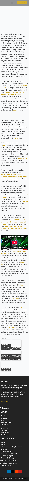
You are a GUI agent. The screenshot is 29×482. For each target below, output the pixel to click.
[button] (12, 3)
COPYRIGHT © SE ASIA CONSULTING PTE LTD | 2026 (14, 478)
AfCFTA (16, 298)
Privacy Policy (5, 401)
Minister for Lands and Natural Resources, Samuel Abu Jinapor (14, 222)
